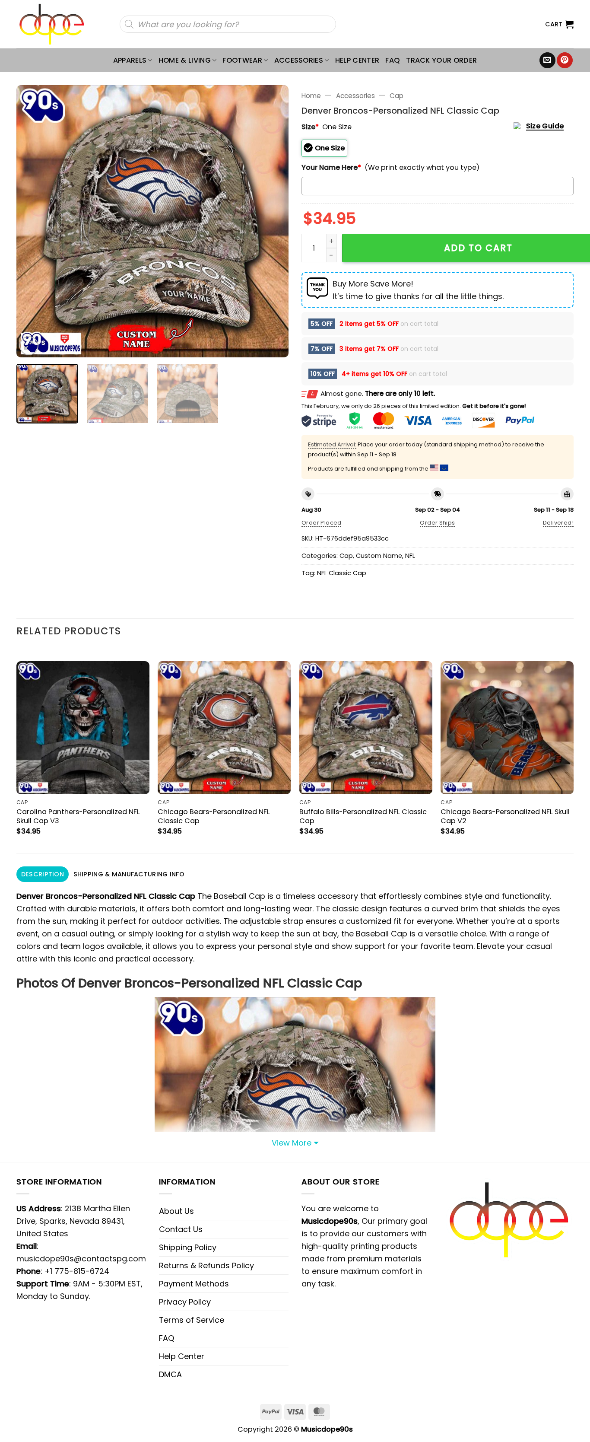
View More (291, 1142)
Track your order (441, 60)
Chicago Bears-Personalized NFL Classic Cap (214, 816)
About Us (176, 1211)
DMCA (170, 1374)
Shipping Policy (187, 1247)
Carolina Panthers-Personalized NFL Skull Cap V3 (78, 816)
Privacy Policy (185, 1301)
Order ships (437, 523)
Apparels (130, 60)
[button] (559, 24)
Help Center (357, 60)
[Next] (272, 221)
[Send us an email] (547, 60)
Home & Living (185, 60)
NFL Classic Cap (341, 573)
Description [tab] (42, 874)
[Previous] (33, 221)
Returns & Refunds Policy (206, 1265)
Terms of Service (191, 1320)
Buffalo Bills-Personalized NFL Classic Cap (363, 816)
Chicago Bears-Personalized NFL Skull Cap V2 (505, 816)
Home (311, 95)
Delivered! (558, 523)
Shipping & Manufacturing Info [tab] (128, 874)
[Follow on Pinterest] (565, 60)
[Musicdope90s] (55, 24)
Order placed (321, 523)
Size (310, 127)
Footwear (242, 60)
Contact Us (181, 1229)
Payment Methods (194, 1283)
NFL (410, 555)
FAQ (392, 60)
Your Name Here (331, 167)
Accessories (299, 60)
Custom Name (379, 555)
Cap (396, 95)
